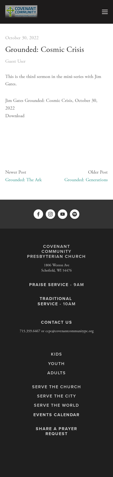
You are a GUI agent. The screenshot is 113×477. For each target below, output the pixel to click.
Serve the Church (56, 387)
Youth (56, 364)
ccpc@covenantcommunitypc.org (69, 331)
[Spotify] (74, 214)
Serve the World (56, 405)
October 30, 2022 (22, 38)
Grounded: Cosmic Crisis (44, 50)
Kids (56, 354)
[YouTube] (62, 214)
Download (14, 116)
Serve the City (56, 396)
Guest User (15, 61)
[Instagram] (50, 214)
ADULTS (56, 373)
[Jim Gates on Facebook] (38, 214)
